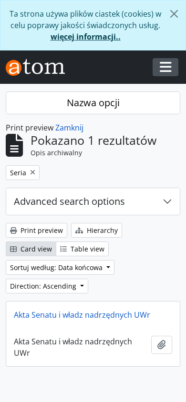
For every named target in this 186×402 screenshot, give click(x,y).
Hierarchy (101, 230)
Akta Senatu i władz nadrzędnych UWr (82, 315)
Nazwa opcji (93, 102)
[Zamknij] (174, 13)
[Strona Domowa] (39, 67)
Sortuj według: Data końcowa (57, 267)
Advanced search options (69, 201)
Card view (35, 248)
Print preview (41, 230)
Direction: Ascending (44, 286)
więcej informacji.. (86, 36)
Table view (86, 248)
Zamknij (69, 127)
